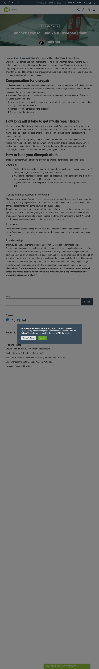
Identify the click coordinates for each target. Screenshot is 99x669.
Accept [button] (42, 338)
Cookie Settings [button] (29, 338)
